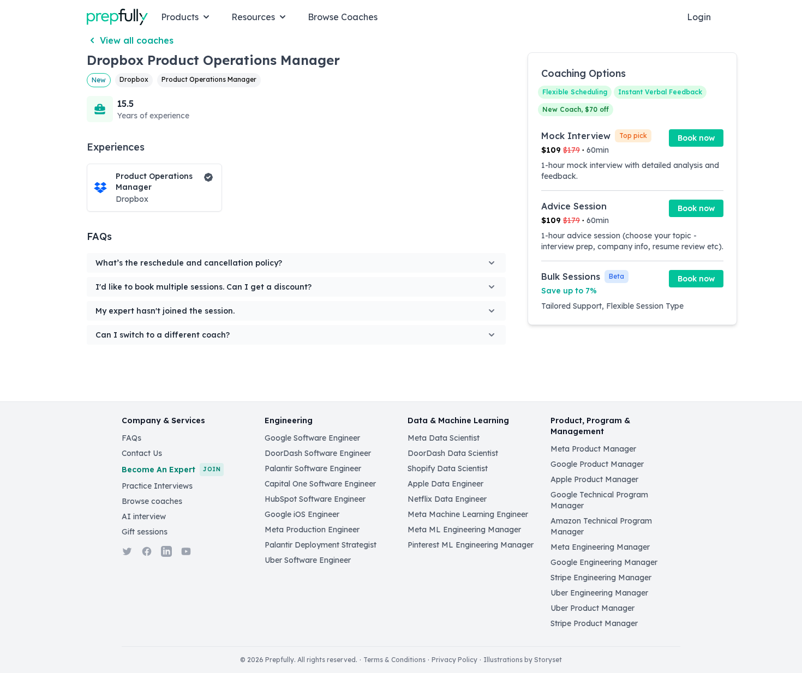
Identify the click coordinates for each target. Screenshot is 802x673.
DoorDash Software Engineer (318, 453)
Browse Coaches (343, 16)
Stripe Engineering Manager (600, 577)
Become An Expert (171, 469)
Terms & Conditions (394, 660)
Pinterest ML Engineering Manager (471, 545)
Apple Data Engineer (445, 484)
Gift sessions (144, 532)
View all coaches (136, 40)
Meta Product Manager (593, 449)
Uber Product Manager (592, 608)
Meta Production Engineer (312, 529)
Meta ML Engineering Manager (464, 529)
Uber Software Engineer (308, 560)
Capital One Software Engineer (320, 484)
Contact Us (142, 453)
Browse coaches (152, 501)
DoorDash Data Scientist (453, 453)
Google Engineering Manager (603, 562)
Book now (696, 138)
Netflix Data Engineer (447, 499)
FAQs (131, 438)
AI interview (144, 516)
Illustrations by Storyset (522, 660)
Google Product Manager (597, 464)
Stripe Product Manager (594, 623)
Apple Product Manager (594, 479)
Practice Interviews (157, 486)
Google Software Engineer (312, 438)
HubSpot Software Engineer (315, 499)
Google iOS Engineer (302, 514)
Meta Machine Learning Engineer (468, 514)
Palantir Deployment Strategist (320, 545)
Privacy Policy (454, 660)
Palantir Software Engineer (313, 468)
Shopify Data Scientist (448, 468)
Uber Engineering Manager (599, 593)
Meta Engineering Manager (600, 547)
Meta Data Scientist (444, 438)
